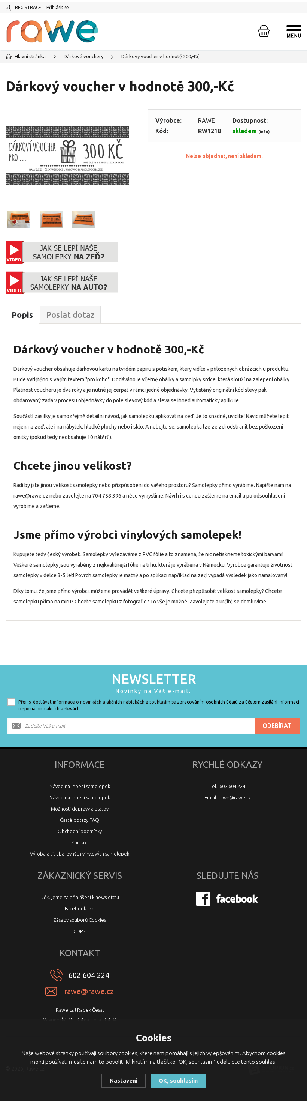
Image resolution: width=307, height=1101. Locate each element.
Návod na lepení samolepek (79, 786)
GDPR (79, 931)
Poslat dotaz (70, 314)
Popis (22, 314)
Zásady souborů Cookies (80, 919)
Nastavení (123, 1080)
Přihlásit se (57, 7)
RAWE (206, 120)
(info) (264, 131)
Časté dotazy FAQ (79, 820)
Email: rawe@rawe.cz (227, 797)
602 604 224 (89, 975)
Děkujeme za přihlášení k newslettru (79, 897)
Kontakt (79, 842)
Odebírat (277, 725)
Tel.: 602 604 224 (227, 786)
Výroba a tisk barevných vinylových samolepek (79, 853)
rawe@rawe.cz (89, 991)
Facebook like (80, 908)
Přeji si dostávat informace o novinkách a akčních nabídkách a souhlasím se (158, 705)
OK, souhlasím (178, 1080)
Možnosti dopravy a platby (80, 808)
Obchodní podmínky (80, 831)
